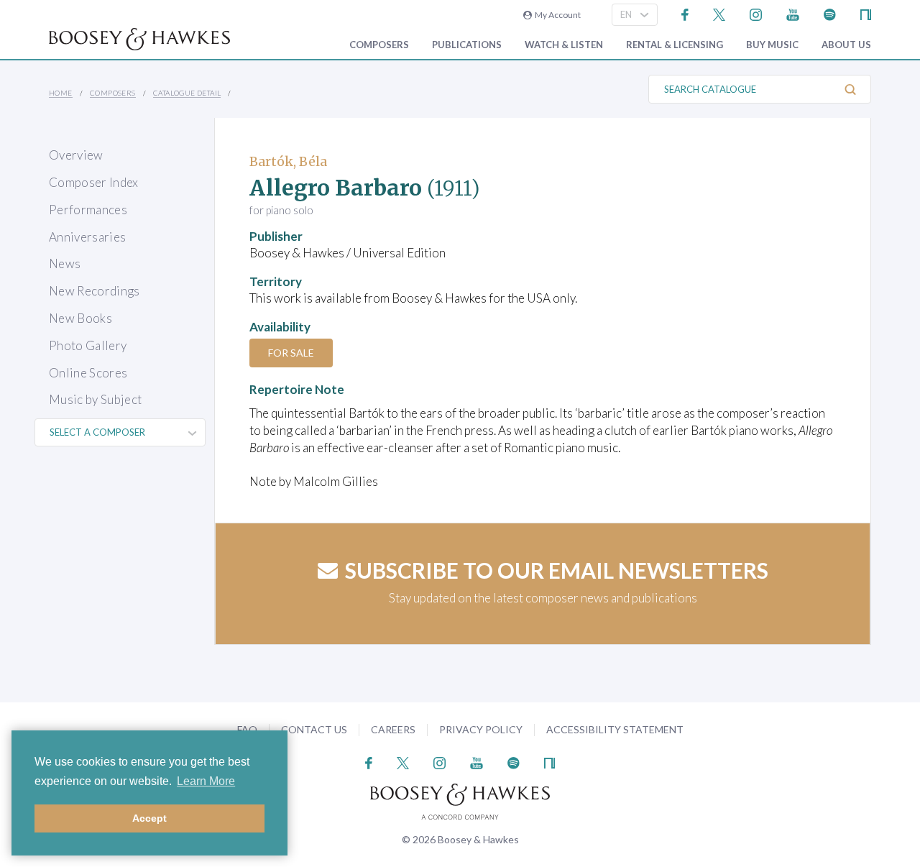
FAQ (247, 729)
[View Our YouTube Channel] (792, 13)
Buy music (772, 45)
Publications (467, 45)
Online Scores (88, 372)
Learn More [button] (206, 781)
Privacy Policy (481, 729)
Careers (393, 729)
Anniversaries (87, 236)
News (64, 263)
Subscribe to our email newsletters (556, 570)
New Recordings (94, 290)
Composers (379, 45)
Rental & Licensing (674, 45)
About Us (846, 45)
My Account (556, 14)
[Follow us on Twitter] (719, 13)
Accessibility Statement (615, 729)
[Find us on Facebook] (685, 13)
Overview (76, 154)
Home (61, 92)
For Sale (291, 353)
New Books (80, 318)
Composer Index (94, 182)
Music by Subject (95, 399)
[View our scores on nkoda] (865, 13)
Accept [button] (149, 818)
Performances (88, 209)
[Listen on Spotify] (830, 13)
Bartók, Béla (288, 161)
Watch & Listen (564, 45)
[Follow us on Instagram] (756, 13)
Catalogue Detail (187, 92)
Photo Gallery (87, 345)
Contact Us (314, 729)
